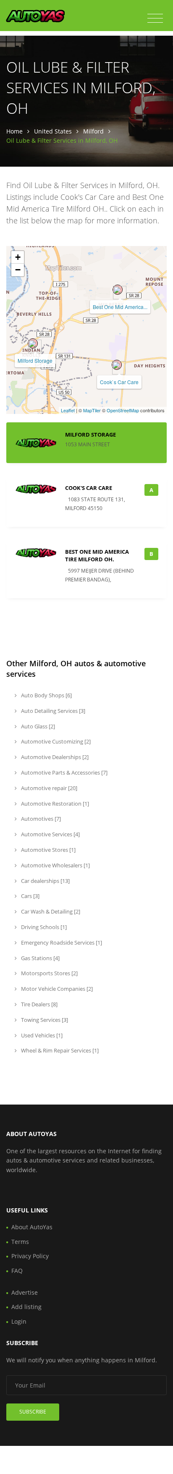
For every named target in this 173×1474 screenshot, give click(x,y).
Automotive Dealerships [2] (54, 757)
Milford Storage (35, 360)
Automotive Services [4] (50, 834)
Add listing (26, 1307)
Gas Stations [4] (40, 958)
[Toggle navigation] (155, 18)
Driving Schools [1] (43, 927)
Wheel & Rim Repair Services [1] (59, 1050)
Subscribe (32, 1411)
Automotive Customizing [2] (55, 741)
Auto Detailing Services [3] (52, 711)
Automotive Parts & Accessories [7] (63, 772)
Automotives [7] (40, 818)
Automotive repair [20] (48, 788)
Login (18, 1321)
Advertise (24, 1292)
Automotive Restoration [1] (54, 803)
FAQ (17, 1271)
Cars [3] (29, 896)
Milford (93, 131)
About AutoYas (31, 1227)
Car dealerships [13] (45, 881)
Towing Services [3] (44, 1020)
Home (14, 131)
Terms (20, 1242)
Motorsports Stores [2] (49, 973)
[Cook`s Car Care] (117, 365)
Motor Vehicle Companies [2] (56, 988)
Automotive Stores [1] (48, 850)
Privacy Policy (30, 1256)
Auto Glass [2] (37, 726)
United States (53, 131)
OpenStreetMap (123, 410)
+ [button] (18, 257)
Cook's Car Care (88, 488)
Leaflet (68, 410)
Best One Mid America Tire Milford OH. (97, 555)
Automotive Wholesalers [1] (55, 865)
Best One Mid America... (120, 306)
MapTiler (92, 410)
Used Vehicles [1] (41, 1035)
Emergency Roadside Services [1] (61, 942)
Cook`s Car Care (119, 381)
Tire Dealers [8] (39, 1004)
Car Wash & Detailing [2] (50, 911)
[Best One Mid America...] (118, 290)
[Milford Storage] (33, 343)
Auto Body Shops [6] (46, 695)
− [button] (18, 269)
